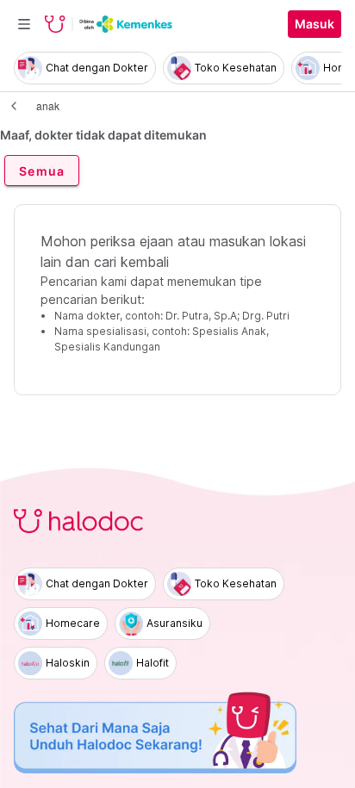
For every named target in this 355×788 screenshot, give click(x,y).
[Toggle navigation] (24, 24)
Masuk (314, 24)
